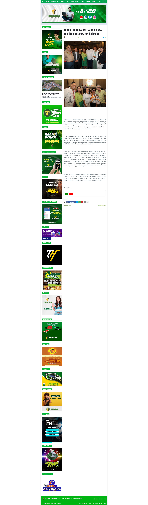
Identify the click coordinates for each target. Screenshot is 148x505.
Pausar (71, 194)
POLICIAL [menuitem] (88, 1)
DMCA (96, 503)
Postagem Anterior (67, 205)
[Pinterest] (82, 202)
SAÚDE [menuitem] (98, 1)
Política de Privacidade (83, 503)
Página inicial (66, 26)
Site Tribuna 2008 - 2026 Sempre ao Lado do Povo (51, 503)
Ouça (66, 194)
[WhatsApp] (105, 37)
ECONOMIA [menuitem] (83, 1)
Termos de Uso (91, 503)
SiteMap (100, 503)
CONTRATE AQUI (46, 238)
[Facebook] (102, 37)
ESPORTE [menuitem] (63, 1)
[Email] (85, 202)
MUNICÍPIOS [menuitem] (53, 1)
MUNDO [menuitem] (72, 1)
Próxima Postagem (101, 205)
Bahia (71, 26)
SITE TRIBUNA (45, 1)
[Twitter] (103, 37)
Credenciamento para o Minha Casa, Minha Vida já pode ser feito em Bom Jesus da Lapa (51, 95)
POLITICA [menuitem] (77, 1)
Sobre (104, 503)
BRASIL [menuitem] (68, 1)
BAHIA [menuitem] (58, 1)
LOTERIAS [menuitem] (94, 1)
